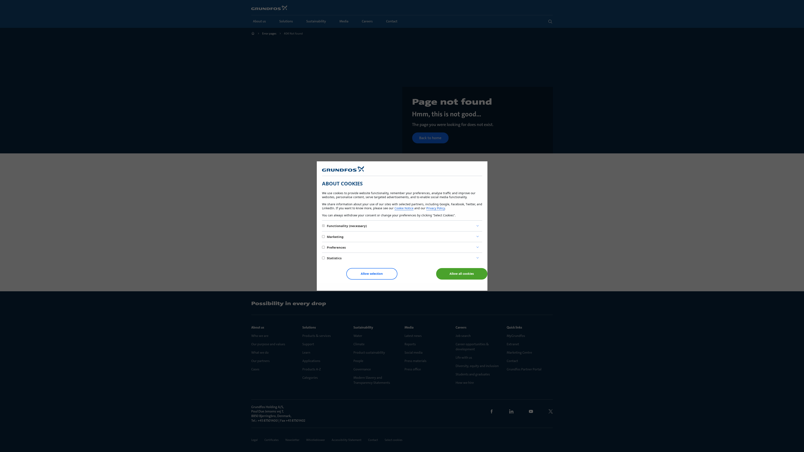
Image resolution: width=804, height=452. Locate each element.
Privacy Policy (435, 208)
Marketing (335, 237)
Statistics (334, 258)
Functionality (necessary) (347, 226)
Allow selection (372, 274)
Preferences (336, 247)
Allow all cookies (462, 274)
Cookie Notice (404, 208)
